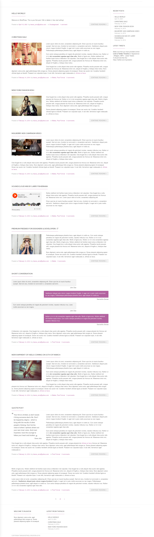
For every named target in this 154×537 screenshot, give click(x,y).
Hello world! (120, 17)
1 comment (63, 24)
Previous (9, 106)
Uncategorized (54, 24)
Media (54, 77)
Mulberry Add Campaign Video (127, 31)
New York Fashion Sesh (124, 26)
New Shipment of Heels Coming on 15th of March (36, 355)
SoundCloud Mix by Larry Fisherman (125, 37)
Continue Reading (98, 24)
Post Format (61, 77)
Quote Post (18, 408)
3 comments (70, 395)
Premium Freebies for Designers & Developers (34, 228)
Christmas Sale (121, 21)
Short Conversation (22, 273)
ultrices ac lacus (80, 73)
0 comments (70, 77)
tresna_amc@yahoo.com (38, 24)
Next (44, 106)
